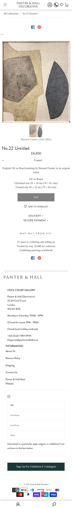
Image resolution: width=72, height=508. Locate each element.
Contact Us (11, 372)
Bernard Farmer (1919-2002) (36, 139)
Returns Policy (13, 358)
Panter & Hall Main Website (15, 381)
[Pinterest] (39, 27)
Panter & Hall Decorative (39, 484)
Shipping (10, 365)
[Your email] (36, 435)
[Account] (49, 7)
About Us (10, 351)
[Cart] (66, 4)
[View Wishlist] (61, 5)
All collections (11, 13)
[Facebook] (33, 27)
